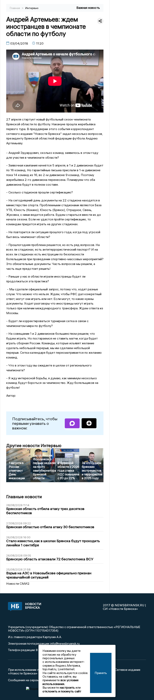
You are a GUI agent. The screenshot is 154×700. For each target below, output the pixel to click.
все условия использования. (60, 682)
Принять (101, 673)
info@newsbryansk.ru (65, 643)
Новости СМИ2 (17, 583)
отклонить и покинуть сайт (62, 691)
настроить (67, 687)
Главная (15, 8)
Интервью (31, 8)
